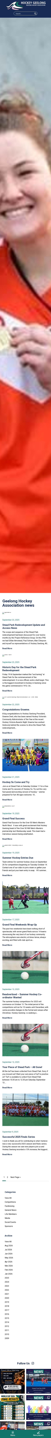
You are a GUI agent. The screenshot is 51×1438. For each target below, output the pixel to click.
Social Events (10, 1222)
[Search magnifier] (35, 13)
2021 (7, 1294)
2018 (7, 1306)
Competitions (10, 1202)
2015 (7, 1318)
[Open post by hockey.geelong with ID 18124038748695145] (38, 1381)
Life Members (11, 1214)
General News (10, 1210)
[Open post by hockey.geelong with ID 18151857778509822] (12, 1407)
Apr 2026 (8, 1262)
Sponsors (9, 1226)
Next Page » (15, 1177)
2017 (7, 1310)
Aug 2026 (9, 1246)
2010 (7, 1334)
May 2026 (9, 1258)
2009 (7, 1338)
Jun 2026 (8, 1254)
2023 (7, 1286)
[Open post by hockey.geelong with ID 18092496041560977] (12, 1381)
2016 (7, 1314)
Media (7, 1218)
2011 (7, 1330)
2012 (7, 1326)
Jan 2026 (8, 1274)
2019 (7, 1302)
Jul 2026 (8, 1250)
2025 (7, 1278)
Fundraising (9, 1206)
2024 (7, 1282)
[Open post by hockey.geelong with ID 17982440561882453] (38, 1407)
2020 (7, 1298)
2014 (7, 1322)
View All (8, 1198)
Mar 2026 (9, 1266)
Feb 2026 (9, 1270)
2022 (7, 1290)
